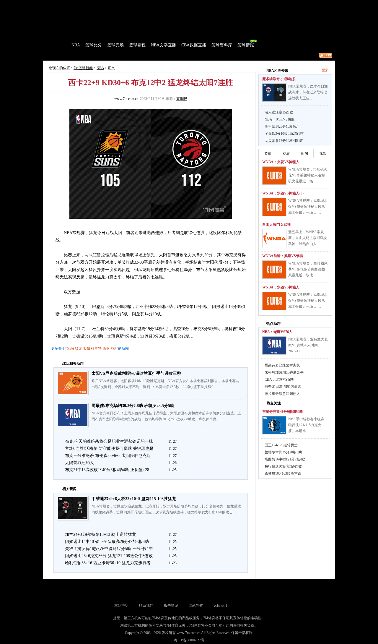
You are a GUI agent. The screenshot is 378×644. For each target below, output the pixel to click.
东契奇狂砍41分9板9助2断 (282, 412)
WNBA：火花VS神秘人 (280, 162)
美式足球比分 (145, 4)
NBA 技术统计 (164, 55)
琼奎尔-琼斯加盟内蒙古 (283, 387)
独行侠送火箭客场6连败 (283, 466)
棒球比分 (124, 4)
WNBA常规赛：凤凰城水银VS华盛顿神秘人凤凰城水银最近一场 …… (308, 207)
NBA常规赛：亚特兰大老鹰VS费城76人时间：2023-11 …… (308, 345)
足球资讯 (185, 4)
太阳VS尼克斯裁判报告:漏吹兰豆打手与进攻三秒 (136, 373)
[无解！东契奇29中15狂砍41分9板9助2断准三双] (274, 425)
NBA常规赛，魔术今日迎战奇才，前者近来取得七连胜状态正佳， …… (308, 92)
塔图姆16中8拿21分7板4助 (285, 459)
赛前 (267, 153)
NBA (75, 45)
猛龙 (78, 348)
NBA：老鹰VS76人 (277, 332)
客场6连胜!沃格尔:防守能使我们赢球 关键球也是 (109, 448)
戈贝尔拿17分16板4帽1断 (284, 141)
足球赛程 (106, 4)
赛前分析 (80, 55)
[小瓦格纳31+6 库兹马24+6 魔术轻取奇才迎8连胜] (274, 92)
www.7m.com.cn (126, 99)
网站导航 (196, 606)
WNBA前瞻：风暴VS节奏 (282, 256)
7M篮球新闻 (83, 68)
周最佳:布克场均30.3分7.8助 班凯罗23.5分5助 (133, 405)
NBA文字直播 (163, 45)
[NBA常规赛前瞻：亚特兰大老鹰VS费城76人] (274, 345)
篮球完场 (115, 45)
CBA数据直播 (193, 45)
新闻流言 (120, 55)
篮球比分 (93, 45)
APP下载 (225, 4)
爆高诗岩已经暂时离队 (282, 365)
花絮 (322, 153)
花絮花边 (140, 55)
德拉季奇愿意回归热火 (282, 394)
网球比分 (167, 4)
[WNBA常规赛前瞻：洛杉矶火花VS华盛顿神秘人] (274, 175)
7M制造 (61, 55)
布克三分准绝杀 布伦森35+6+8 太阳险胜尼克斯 (108, 455)
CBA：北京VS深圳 (279, 379)
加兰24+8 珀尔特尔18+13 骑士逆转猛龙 (100, 534)
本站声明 (121, 606)
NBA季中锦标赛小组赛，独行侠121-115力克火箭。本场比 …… (308, 425)
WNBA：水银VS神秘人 (280, 287)
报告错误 (171, 606)
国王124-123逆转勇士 (281, 445)
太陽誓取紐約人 (79, 462)
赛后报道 (100, 55)
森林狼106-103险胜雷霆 (283, 473)
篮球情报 (245, 45)
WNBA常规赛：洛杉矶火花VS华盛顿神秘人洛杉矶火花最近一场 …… (308, 175)
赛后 (286, 153)
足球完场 (88, 4)
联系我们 (146, 606)
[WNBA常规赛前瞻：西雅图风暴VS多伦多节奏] (274, 269)
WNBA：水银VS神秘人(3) (283, 193)
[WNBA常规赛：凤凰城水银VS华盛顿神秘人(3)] (274, 207)
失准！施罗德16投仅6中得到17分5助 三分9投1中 (109, 548)
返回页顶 (221, 606)
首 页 (59, 45)
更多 (325, 70)
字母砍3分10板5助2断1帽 (284, 134)
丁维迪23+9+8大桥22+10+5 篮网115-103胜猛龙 (134, 499)
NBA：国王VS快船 (280, 119)
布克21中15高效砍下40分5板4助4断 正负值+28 (107, 470)
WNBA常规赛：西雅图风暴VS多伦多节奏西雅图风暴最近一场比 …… (308, 269)
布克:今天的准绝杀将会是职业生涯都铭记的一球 (109, 441)
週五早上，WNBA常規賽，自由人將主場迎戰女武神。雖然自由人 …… (307, 238)
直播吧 (181, 99)
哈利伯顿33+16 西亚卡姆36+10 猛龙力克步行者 (108, 563)
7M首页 (52, 4)
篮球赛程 (137, 45)
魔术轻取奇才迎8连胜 (279, 79)
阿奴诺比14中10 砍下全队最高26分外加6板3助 (107, 541)
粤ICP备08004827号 (189, 640)
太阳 (86, 348)
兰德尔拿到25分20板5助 (283, 452)
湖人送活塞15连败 (279, 112)
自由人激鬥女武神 (276, 225)
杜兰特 (96, 348)
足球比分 (69, 4)
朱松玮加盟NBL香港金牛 (284, 372)
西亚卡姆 (109, 348)
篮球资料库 (221, 45)
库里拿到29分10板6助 (281, 126)
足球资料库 (205, 4)
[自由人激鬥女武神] (274, 238)
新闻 (304, 153)
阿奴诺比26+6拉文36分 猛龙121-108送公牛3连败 (109, 556)
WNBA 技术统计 (194, 55)
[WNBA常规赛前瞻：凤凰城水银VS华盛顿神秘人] (274, 301)
